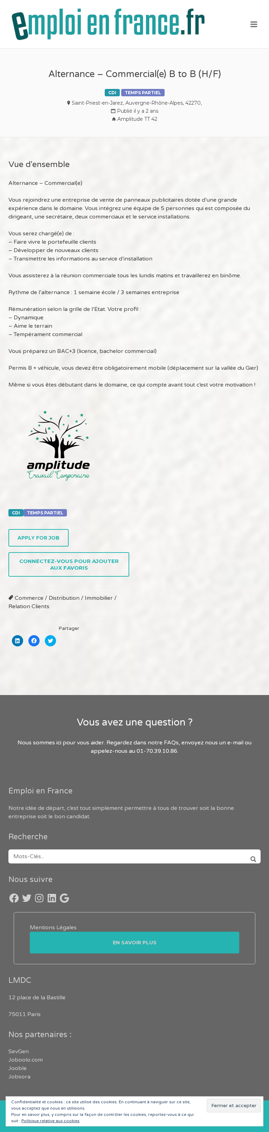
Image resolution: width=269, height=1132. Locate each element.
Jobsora (19, 1076)
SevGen (18, 1051)
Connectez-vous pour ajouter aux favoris (69, 564)
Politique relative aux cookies (50, 1120)
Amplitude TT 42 (137, 119)
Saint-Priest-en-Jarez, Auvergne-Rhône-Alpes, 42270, (137, 103)
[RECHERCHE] (251, 856)
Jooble (17, 1068)
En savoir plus (135, 942)
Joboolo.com (25, 1059)
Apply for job (39, 538)
